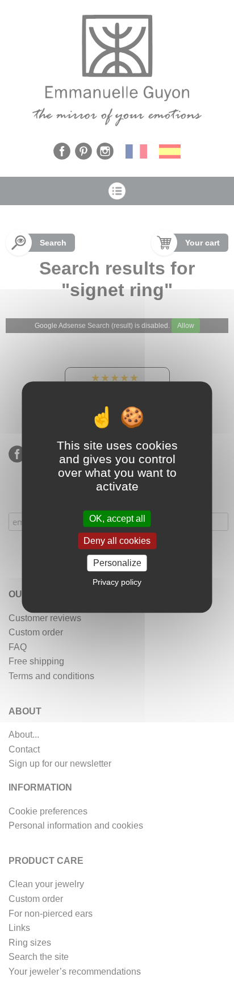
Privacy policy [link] (117, 582)
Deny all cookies (117, 541)
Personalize (117, 563)
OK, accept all (117, 518)
